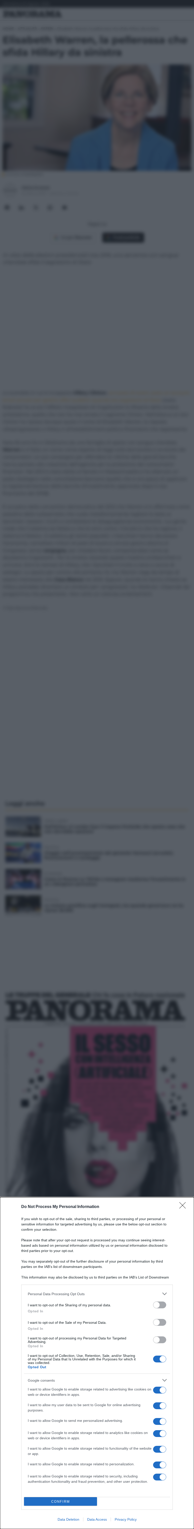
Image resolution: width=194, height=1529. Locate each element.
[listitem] (97, 1293)
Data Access (97, 1519)
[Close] (184, 1207)
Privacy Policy (126, 1519)
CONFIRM (60, 1501)
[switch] (159, 1305)
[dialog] (97, 1363)
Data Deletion (68, 1519)
